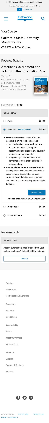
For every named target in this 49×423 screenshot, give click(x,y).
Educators (10, 304)
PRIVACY (4, 417)
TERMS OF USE (38, 414)
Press (9, 331)
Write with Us (12, 344)
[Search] (43, 18)
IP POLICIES (13, 417)
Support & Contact (15, 365)
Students (10, 310)
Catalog (9, 283)
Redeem (24, 259)
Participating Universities (17, 296)
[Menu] (6, 18)
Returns (9, 371)
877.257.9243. (23, 414)
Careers (9, 359)
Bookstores (11, 317)
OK (20, 10)
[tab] (24, 121)
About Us (10, 352)
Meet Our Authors (14, 338)
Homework (11, 289)
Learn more (28, 10)
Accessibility (12, 325)
